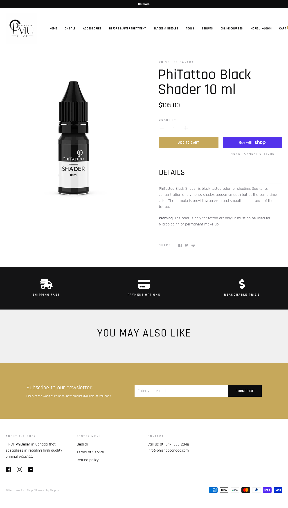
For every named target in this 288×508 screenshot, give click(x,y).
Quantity (167, 120)
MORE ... (255, 29)
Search (82, 444)
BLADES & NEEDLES (165, 29)
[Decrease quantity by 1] (162, 128)
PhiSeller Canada (176, 62)
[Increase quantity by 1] (186, 128)
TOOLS (190, 29)
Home (53, 29)
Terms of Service (90, 452)
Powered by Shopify (47, 490)
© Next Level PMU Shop (19, 490)
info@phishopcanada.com (168, 450)
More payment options (252, 154)
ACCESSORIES (92, 29)
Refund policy (88, 460)
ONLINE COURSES (231, 29)
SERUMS (207, 29)
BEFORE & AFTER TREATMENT (127, 29)
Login (268, 29)
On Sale (70, 29)
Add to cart (188, 142)
